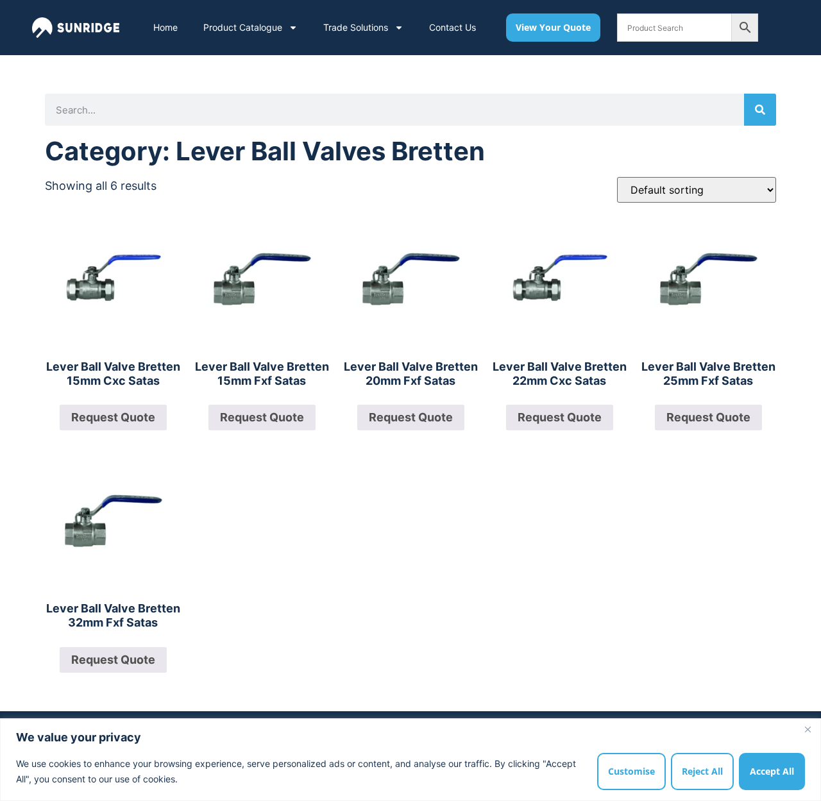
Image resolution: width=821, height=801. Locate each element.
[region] (410, 759)
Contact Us (452, 27)
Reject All (702, 771)
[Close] (807, 729)
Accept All (772, 771)
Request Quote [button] (113, 417)
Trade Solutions (355, 27)
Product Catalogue (242, 27)
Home (165, 27)
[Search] (760, 110)
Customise (631, 771)
